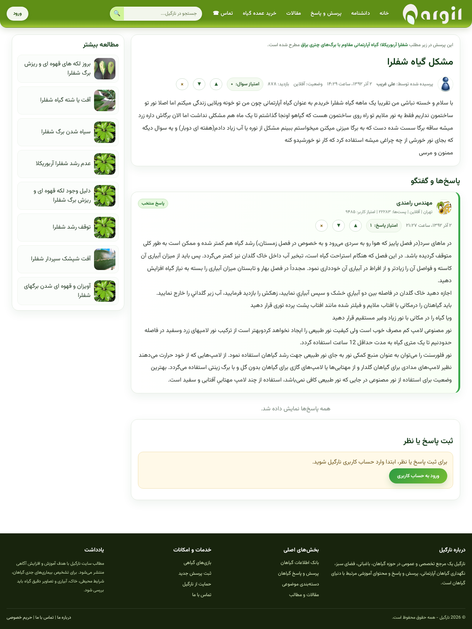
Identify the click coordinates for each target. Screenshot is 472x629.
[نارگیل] (432, 13)
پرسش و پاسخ (325, 14)
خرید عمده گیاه (260, 14)
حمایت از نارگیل (197, 584)
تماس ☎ (223, 14)
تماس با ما (201, 595)
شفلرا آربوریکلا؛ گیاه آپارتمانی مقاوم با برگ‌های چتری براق (354, 45)
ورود (17, 13)
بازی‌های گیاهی (197, 563)
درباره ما (64, 617)
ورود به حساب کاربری (418, 476)
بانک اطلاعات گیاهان (300, 563)
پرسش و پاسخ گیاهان (298, 573)
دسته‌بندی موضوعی (300, 584)
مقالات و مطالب (304, 595)
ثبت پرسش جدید (194, 573)
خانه (384, 14)
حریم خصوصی (19, 617)
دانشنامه (360, 14)
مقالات (293, 14)
